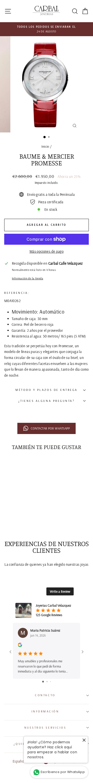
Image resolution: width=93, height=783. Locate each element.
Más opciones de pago (46, 251)
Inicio (45, 146)
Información (45, 711)
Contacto (45, 695)
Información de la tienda (27, 278)
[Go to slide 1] (43, 681)
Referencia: (17, 293)
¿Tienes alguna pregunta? (46, 401)
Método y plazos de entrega (46, 390)
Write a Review (60, 591)
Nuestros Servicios (45, 727)
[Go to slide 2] (47, 681)
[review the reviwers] (20, 646)
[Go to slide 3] (50, 681)
